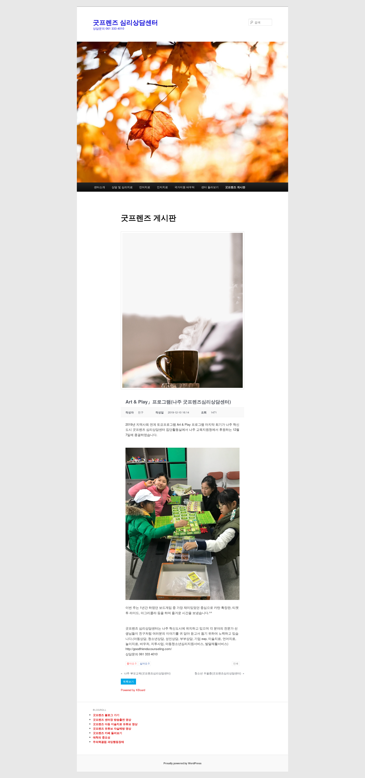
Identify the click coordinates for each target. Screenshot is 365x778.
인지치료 (162, 187)
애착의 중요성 (101, 737)
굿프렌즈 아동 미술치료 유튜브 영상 (115, 724)
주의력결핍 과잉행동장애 (108, 742)
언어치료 (144, 187)
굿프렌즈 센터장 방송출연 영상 (112, 720)
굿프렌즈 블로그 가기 (106, 715)
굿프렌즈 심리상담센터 (125, 22)
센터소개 (99, 187)
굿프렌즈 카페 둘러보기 (107, 733)
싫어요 (145, 663)
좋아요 (131, 663)
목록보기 (128, 681)
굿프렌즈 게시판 (235, 187)
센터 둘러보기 (210, 187)
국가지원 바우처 (184, 187)
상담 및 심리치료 (122, 187)
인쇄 (235, 663)
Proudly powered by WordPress (182, 763)
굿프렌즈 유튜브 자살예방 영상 (112, 728)
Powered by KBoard (133, 690)
